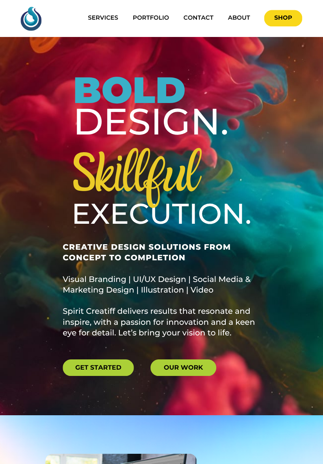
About (239, 18)
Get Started (98, 367)
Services (103, 18)
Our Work (183, 367)
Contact (198, 18)
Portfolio (151, 18)
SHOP (283, 18)
